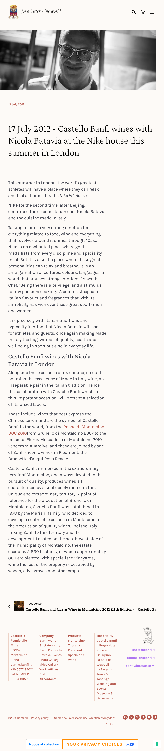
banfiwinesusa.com (140, 666)
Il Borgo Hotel (106, 645)
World (72, 660)
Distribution (48, 674)
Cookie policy (62, 718)
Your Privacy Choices (95, 744)
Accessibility (79, 718)
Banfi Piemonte (50, 650)
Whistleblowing (98, 718)
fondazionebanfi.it (141, 658)
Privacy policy (40, 718)
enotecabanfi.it (143, 650)
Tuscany (74, 645)
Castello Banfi (107, 640)
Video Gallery (48, 664)
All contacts (47, 679)
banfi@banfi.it (21, 664)
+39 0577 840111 (22, 669)
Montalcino (76, 640)
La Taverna (104, 669)
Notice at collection (44, 744)
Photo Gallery (48, 660)
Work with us (49, 669)
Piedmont (75, 650)
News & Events (50, 655)
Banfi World (47, 640)
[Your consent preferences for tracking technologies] (157, 744)
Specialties (76, 655)
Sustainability (49, 645)
